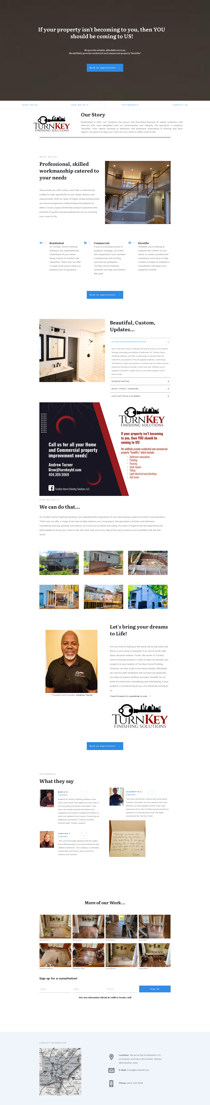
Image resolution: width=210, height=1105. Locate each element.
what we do (30, 105)
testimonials (130, 105)
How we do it (80, 105)
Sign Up (155, 989)
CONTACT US (180, 105)
